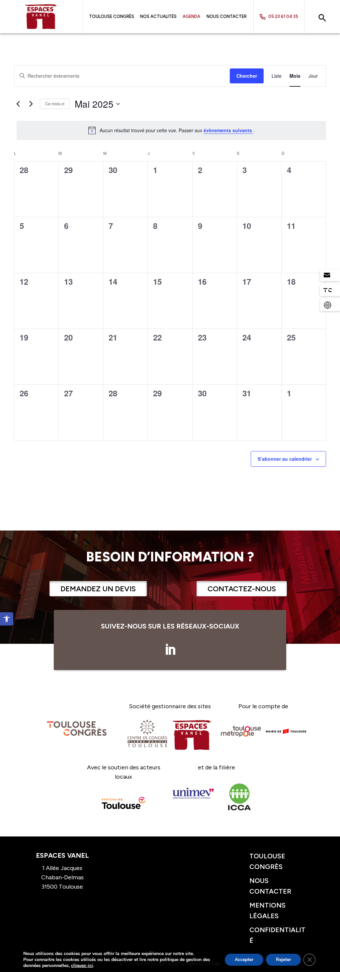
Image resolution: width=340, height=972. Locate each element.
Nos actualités (158, 16)
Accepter (244, 959)
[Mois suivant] (31, 104)
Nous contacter (227, 16)
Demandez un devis (98, 588)
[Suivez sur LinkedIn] (170, 649)
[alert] (171, 130)
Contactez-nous (242, 588)
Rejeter (283, 959)
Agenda (191, 16)
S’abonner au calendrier (285, 458)
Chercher (246, 75)
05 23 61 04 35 (283, 16)
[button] (6, 619)
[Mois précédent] (18, 104)
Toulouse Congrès (111, 16)
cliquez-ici (82, 966)
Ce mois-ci (54, 103)
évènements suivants (228, 130)
